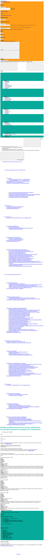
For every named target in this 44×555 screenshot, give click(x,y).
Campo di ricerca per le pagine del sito (6, 146)
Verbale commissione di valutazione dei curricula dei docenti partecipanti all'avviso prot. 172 (24, 261)
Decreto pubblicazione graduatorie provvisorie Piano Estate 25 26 (20, 260)
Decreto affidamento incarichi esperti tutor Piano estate (18, 322)
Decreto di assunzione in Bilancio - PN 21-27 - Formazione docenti (18, 181)
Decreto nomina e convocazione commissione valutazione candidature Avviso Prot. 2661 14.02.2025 (26, 325)
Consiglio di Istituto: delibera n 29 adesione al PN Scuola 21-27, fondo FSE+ (22, 297)
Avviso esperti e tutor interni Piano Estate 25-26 (17, 252)
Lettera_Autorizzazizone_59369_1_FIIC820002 (15, 288)
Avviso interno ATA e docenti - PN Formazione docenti (18, 196)
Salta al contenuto (3, 0)
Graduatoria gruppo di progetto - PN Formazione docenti (18, 197)
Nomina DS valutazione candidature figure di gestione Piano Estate (20, 255)
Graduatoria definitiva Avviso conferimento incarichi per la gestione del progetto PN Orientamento (25, 422)
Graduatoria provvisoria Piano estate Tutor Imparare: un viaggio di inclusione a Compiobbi (24, 310)
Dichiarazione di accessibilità (7, 533)
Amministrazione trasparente (7, 537)
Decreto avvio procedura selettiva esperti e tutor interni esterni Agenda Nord (22, 368)
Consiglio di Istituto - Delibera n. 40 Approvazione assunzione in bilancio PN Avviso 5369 (24, 298)
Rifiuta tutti (9, 445)
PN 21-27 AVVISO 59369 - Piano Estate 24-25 (13, 274)
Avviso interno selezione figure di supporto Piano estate (18, 320)
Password (12, 9)
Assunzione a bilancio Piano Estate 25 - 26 (16, 239)
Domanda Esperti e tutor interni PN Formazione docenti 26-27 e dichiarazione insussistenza (24, 194)
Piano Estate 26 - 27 (8, 205)
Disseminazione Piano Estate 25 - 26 (13, 241)
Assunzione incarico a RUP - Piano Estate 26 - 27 (15, 206)
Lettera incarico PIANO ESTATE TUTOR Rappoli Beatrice (19, 314)
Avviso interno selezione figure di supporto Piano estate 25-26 (19, 250)
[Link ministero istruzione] (5, 1)
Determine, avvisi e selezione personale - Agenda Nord (16, 363)
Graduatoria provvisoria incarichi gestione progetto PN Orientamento (20, 419)
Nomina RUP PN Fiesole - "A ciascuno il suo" (17, 283)
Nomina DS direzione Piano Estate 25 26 (16, 229)
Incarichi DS (9, 178)
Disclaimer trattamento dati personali (6, 545)
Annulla (2, 60)
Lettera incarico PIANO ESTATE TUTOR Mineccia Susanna (19, 315)
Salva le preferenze (9, 510)
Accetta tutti (16, 445)
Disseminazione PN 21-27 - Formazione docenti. (15, 182)
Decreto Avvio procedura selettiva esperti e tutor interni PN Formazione (21, 192)
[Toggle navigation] (8, 66)
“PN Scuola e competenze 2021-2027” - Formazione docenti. (15, 169)
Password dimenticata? (4, 11)
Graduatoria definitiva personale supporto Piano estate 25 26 (19, 257)
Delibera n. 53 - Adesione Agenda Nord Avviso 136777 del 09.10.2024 (19, 342)
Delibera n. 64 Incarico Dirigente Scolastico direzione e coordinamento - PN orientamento (24, 406)
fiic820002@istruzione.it (13, 520)
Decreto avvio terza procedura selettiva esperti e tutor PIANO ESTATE (21, 317)
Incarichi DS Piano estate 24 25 (12, 282)
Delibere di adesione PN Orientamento (13, 393)
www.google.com (3, 479)
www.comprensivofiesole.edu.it (5, 457)
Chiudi (2, 33)
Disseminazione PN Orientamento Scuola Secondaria (16, 424)
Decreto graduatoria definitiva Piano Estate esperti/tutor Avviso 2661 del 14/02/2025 (23, 323)
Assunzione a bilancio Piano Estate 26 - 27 (14, 207)
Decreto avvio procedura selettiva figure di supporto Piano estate (20, 321)
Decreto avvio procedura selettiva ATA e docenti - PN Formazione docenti (21, 195)
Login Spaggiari (28, 27)
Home (42, 138)
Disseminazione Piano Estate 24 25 (13, 331)
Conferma (5, 60)
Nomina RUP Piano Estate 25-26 (14, 227)
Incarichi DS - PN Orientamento (12, 403)
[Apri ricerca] (35, 66)
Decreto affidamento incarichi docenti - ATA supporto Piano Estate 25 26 (21, 258)
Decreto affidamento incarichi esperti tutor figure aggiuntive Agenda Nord (21, 372)
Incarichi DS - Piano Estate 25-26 (12, 226)
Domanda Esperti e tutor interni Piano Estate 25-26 (17, 253)
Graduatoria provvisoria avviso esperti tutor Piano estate (18, 324)
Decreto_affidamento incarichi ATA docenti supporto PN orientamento (21, 423)
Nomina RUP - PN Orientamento (14, 404)
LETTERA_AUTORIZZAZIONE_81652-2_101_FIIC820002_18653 (19, 217)
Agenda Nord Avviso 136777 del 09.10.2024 (12, 340)
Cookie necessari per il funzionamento (7, 453)
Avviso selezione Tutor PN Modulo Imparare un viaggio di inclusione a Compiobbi (23, 311)
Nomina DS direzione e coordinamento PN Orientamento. (19, 407)
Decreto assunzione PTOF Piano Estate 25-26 (14, 240)
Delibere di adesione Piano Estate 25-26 (14, 237)
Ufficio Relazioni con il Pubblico (8, 532)
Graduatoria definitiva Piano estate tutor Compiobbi (17, 309)
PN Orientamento (6, 148)
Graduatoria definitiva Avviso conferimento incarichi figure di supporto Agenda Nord (23, 367)
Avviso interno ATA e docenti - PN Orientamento (17, 417)
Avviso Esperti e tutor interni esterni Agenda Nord (17, 369)
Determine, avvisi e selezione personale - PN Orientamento (13, 149)
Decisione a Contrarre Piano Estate (15, 328)
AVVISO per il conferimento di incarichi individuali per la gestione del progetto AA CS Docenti (25, 364)
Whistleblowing (5, 535)
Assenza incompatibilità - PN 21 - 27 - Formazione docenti (19, 180)
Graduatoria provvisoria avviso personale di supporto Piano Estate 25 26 (21, 256)
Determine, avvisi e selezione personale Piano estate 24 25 (17, 308)
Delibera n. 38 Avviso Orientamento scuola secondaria (18, 394)
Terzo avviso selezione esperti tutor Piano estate (17, 316)
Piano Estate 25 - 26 (8, 216)
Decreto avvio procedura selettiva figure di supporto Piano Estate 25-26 (21, 251)
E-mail (12, 25)
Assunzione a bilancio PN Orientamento (16, 395)
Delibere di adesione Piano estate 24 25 (13, 296)
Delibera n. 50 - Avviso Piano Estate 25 (15, 238)
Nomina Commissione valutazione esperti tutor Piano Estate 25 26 (20, 259)
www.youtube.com (3, 492)
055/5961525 (6, 519)
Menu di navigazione (20, 159)
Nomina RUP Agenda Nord (13, 352)
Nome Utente (13, 8)
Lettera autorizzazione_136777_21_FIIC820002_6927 (16, 341)
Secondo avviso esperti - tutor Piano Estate (16, 326)
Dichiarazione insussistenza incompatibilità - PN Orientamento (19, 405)
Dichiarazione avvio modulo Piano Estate (14, 332)
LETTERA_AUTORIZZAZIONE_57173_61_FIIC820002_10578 (18, 385)
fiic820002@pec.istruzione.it (14, 521)
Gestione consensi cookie (7, 536)
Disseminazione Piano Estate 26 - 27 (13, 208)
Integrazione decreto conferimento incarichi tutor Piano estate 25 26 (20, 266)
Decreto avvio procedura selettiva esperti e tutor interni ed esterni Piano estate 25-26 (23, 254)
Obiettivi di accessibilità (7, 534)
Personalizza (3, 445)
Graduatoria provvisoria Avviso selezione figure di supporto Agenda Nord (21, 366)
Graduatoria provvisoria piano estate (15, 327)
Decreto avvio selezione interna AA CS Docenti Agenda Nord (19, 365)
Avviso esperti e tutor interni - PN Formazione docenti (18, 193)
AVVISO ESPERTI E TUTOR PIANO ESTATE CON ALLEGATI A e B (22, 329)
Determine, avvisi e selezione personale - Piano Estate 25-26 (17, 249)
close (2, 71)
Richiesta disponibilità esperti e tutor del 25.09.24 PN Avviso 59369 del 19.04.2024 (23, 330)
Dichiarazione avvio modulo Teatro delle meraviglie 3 (16, 299)
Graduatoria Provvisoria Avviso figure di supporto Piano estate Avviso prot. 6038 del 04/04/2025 (25, 319)
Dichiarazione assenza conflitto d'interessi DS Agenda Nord (19, 353)
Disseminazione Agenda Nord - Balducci (14, 375)
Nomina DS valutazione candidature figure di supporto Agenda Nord (20, 354)
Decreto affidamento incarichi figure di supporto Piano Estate (19, 318)
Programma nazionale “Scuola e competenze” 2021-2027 (12, 147)
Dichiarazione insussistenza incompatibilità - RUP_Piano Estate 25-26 (21, 228)
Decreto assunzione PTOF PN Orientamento (14, 408)
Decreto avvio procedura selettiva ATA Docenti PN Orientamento (20, 418)
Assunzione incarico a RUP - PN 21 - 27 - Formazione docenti (19, 179)
